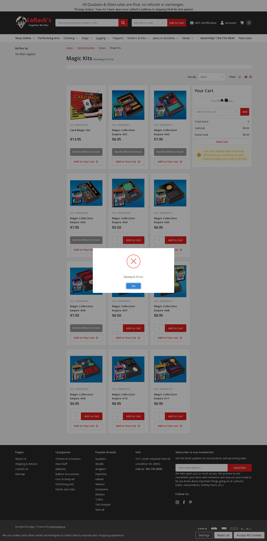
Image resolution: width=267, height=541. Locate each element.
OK (133, 286)
